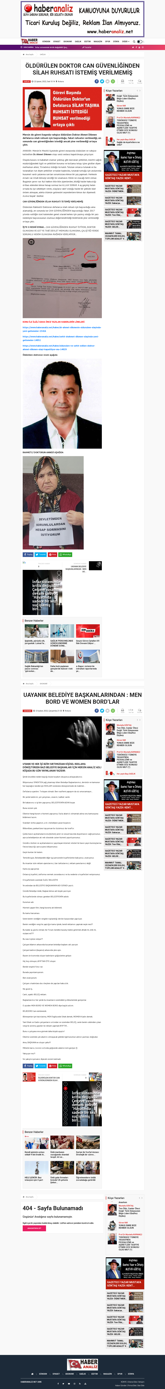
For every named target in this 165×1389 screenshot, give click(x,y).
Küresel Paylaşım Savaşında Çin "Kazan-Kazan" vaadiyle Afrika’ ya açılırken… (128, 142)
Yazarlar (87, 47)
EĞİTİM (87, 41)
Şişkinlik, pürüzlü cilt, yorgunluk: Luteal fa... (35, 642)
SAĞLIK (78, 41)
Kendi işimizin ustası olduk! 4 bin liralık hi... (35, 1153)
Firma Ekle (132, 1385)
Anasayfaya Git (34, 1228)
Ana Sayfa (29, 54)
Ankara (61, 81)
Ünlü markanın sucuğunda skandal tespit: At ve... (59, 1154)
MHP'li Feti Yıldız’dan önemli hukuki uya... (52, 47)
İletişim (141, 1382)
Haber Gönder (120, 1385)
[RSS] (80, 1384)
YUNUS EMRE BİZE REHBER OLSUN (125, 96)
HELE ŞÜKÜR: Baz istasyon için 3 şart (34, 1178)
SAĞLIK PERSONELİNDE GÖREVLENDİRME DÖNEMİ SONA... (61, 643)
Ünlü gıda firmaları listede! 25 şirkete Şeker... (59, 1180)
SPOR (107, 41)
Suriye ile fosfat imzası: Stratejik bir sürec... (87, 1153)
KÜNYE (124, 1382)
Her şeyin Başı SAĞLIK (126, 124)
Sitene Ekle (132, 1382)
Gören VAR (123, 1210)
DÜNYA (116, 41)
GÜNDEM (46, 41)
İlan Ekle (141, 1385)
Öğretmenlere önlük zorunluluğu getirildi (86, 1178)
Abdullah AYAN (123, 136)
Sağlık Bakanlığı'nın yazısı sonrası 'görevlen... (34, 668)
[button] (59, 573)
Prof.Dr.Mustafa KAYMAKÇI (128, 102)
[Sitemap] (85, 1384)
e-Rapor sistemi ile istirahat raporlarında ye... (86, 668)
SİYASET (56, 41)
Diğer (124, 41)
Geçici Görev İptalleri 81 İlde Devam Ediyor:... (88, 642)
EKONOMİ (68, 41)
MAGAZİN (98, 41)
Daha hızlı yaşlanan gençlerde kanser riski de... (61, 668)
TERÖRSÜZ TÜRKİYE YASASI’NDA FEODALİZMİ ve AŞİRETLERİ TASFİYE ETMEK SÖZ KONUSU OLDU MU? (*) (127, 111)
